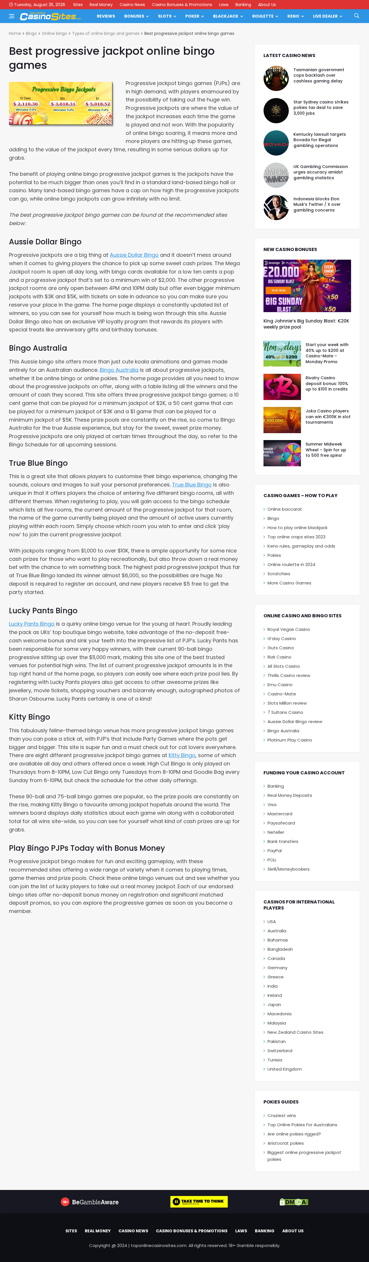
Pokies (274, 555)
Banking (243, 4)
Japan (274, 1004)
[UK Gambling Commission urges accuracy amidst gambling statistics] (276, 175)
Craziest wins (282, 1115)
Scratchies (279, 574)
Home (15, 33)
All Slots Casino (284, 666)
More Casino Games (289, 583)
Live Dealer (325, 16)
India (273, 986)
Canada (276, 958)
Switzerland (280, 1051)
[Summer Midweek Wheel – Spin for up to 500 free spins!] (282, 453)
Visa (272, 804)
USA (272, 921)
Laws (224, 4)
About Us (267, 4)
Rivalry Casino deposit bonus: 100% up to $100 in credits (327, 383)
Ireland (275, 995)
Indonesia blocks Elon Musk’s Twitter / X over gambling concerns (317, 204)
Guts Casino (281, 648)
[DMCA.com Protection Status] (294, 1201)
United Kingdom (285, 1069)
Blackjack (225, 16)
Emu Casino (280, 685)
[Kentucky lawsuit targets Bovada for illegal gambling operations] (276, 143)
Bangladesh (280, 949)
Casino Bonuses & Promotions (182, 4)
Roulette (263, 16)
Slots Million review (287, 703)
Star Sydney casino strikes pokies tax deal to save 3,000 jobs (321, 107)
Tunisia (275, 1060)
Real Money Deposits (290, 795)
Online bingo (54, 33)
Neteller (276, 832)
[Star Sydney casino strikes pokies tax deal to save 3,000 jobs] (276, 110)
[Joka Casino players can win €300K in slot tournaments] (282, 420)
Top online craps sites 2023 (296, 537)
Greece (276, 977)
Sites (78, 4)
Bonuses (134, 16)
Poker (192, 16)
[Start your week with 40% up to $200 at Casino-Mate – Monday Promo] (282, 354)
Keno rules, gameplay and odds (301, 546)
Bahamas (278, 940)
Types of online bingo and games (106, 33)
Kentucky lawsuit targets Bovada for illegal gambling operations (319, 139)
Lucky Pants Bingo (31, 623)
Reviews (106, 16)
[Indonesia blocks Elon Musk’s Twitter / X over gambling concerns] (276, 207)
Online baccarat (285, 509)
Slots (165, 16)
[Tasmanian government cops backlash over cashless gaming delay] (276, 78)
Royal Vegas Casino (289, 629)
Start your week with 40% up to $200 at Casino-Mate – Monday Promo (327, 353)
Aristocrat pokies (286, 1143)
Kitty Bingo (182, 755)
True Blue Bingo (192, 484)
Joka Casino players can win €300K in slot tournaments (328, 416)
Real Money (101, 4)
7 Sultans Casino (285, 712)
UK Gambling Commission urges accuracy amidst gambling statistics (320, 172)
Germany (277, 968)
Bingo (31, 33)
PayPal (275, 851)
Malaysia (277, 1023)
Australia (277, 931)
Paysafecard (281, 823)
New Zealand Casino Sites (295, 1032)
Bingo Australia (119, 369)
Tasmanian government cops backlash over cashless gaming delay (318, 75)
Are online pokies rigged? (294, 1134)
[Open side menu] (11, 16)
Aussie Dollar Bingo (134, 255)
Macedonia (279, 1014)
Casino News (132, 4)
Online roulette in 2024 (291, 564)
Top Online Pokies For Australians (302, 1125)
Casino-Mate (282, 694)
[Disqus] (124, 999)
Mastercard (280, 814)
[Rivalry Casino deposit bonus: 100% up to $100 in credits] (282, 387)
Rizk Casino (279, 657)
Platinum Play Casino (290, 740)
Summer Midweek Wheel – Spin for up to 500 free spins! (326, 449)
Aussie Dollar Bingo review (295, 721)
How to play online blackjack (297, 528)
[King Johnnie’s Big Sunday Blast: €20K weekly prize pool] (307, 286)
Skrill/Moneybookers (289, 869)
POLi (272, 860)
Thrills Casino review (289, 675)
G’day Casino (282, 638)
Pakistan (277, 1041)
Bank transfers (283, 841)
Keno (293, 16)
